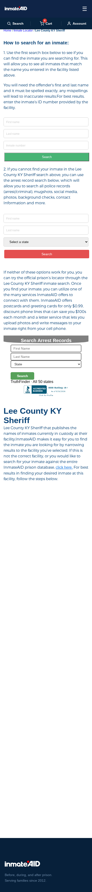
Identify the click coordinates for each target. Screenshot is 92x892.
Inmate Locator (23, 30)
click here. (64, 467)
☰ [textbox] (84, 9)
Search (47, 157)
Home (7, 30)
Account (79, 23)
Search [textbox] (18, 23)
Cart (48, 23)
